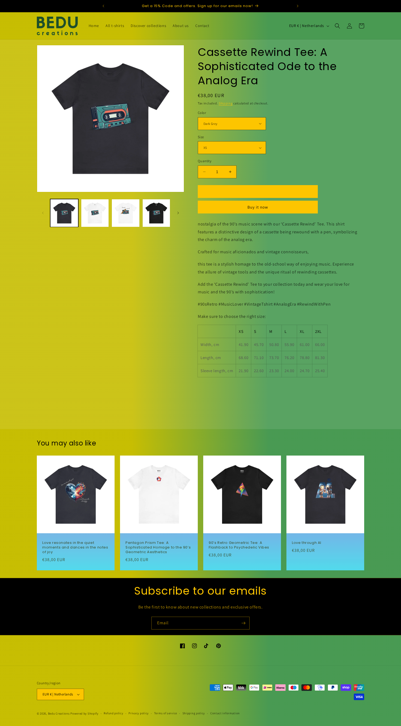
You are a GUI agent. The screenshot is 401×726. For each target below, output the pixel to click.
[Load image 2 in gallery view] (95, 213)
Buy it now (257, 207)
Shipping (226, 103)
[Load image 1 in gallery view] (64, 213)
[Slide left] (43, 213)
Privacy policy (138, 713)
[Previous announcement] (103, 6)
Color (202, 112)
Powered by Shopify (84, 713)
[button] (337, 26)
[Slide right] (178, 213)
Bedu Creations (59, 713)
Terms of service (165, 713)
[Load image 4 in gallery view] (156, 213)
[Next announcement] (298, 6)
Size (201, 137)
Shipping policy (193, 713)
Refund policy (113, 713)
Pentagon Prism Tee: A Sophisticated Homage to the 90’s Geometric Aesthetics (158, 548)
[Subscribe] (243, 623)
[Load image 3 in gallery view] (126, 213)
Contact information (225, 713)
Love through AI (306, 543)
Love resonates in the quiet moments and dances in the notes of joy (75, 548)
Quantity (204, 161)
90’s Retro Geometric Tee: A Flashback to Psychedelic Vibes (239, 545)
